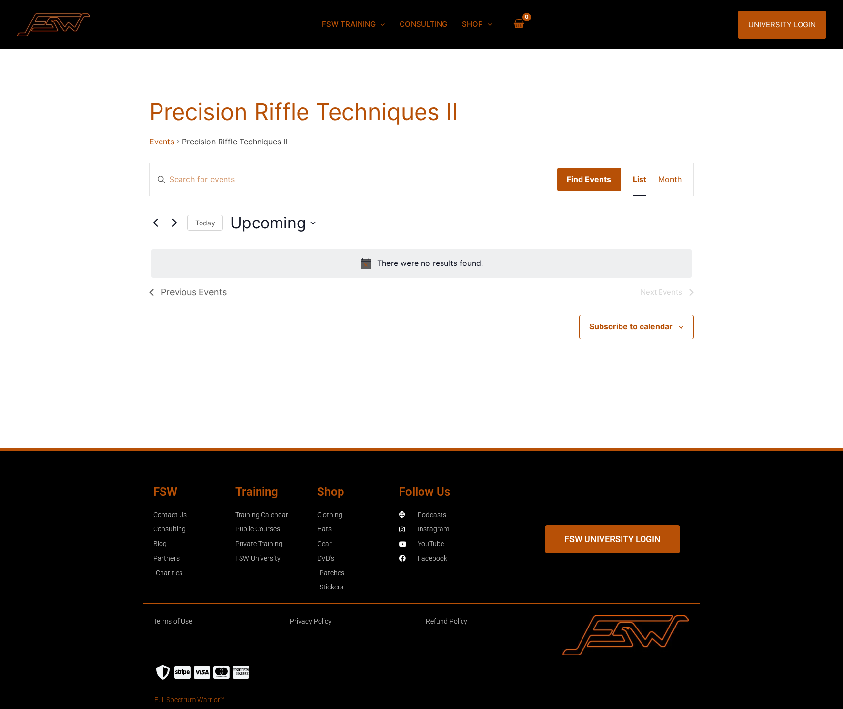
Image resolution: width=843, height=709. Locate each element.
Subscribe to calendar (631, 326)
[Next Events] (174, 223)
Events (161, 141)
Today (205, 223)
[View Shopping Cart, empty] (518, 24)
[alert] (421, 263)
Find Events (589, 179)
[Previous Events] (155, 223)
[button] (380, 24)
